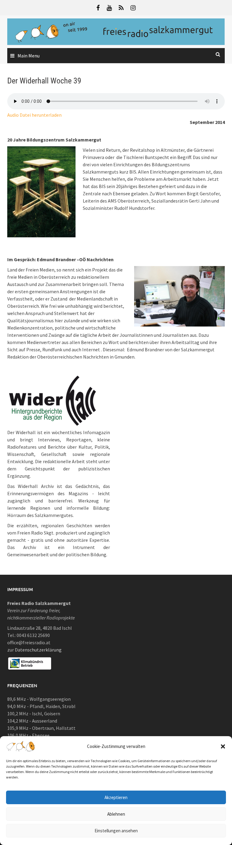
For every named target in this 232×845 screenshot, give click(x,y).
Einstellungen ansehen (116, 831)
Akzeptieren (116, 797)
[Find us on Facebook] (98, 8)
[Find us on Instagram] (133, 8)
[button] (223, 746)
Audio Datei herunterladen (34, 115)
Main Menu (29, 56)
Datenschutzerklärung (38, 650)
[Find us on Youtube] (109, 8)
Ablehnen (116, 814)
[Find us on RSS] (121, 8)
